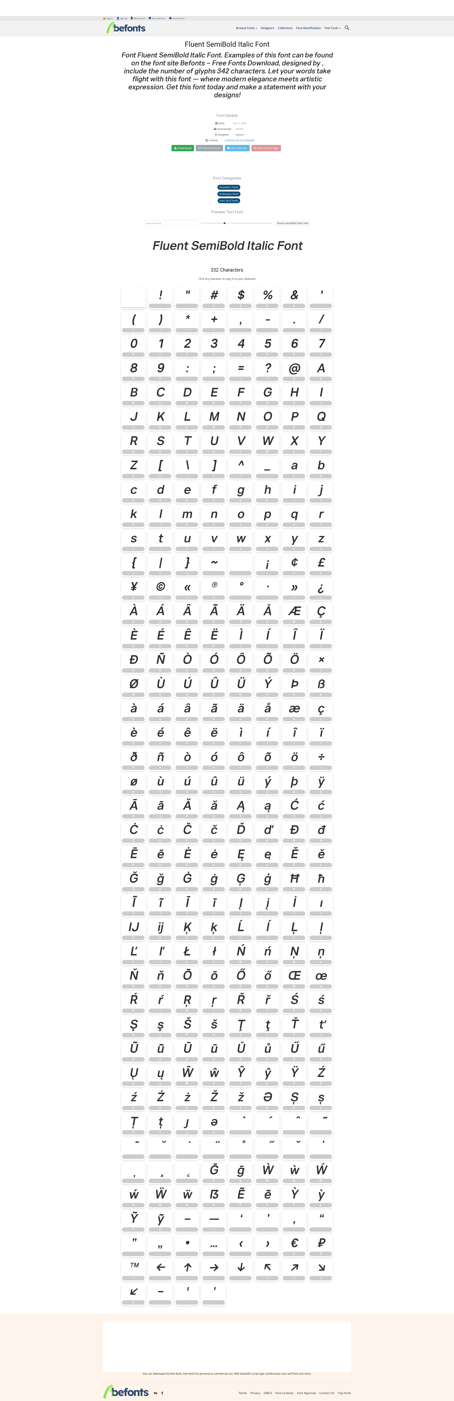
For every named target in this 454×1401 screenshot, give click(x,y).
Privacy (255, 1393)
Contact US (326, 1393)
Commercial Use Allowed (239, 140)
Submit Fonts (178, 18)
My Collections (158, 18)
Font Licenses (284, 1393)
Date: (221, 123)
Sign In (108, 18)
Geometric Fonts (229, 187)
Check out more (211, 148)
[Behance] (155, 1393)
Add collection (238, 148)
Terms (243, 1393)
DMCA (268, 1393)
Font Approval (306, 1393)
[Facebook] (162, 1393)
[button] (347, 29)
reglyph (239, 134)
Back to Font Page (268, 148)
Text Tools (331, 28)
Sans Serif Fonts (228, 200)
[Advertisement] (227, 1347)
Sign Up (121, 18)
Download (184, 148)
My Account (139, 18)
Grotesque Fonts (229, 194)
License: (213, 140)
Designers (267, 28)
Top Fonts (344, 1393)
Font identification (308, 28)
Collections (285, 28)
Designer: (223, 134)
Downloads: (224, 129)
